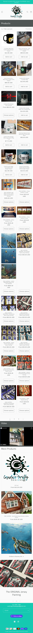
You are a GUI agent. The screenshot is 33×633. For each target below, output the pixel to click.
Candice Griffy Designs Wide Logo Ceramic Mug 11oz (9, 138)
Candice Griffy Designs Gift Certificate (9, 104)
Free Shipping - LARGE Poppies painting (24, 399)
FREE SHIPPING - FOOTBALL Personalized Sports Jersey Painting (24, 344)
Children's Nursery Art (15, 556)
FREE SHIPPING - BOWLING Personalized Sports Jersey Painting (24, 314)
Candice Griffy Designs (14, 631)
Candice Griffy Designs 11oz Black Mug (24, 79)
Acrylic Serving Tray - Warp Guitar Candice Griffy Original (8, 79)
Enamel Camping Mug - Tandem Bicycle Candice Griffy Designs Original (24, 167)
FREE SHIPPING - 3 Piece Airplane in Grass (24, 217)
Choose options (9, 115)
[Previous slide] (13, 601)
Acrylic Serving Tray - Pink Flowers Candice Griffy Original (24, 50)
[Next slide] (20, 601)
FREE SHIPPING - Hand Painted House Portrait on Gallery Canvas (8, 370)
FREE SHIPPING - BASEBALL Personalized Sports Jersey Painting (24, 251)
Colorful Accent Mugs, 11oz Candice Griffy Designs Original (8, 167)
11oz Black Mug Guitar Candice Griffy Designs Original (9, 50)
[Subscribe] (28, 610)
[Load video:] (16, 436)
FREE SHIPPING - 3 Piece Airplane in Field (8, 220)
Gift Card (16, 485)
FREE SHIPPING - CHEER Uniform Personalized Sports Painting (8, 344)
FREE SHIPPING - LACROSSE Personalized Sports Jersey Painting (8, 403)
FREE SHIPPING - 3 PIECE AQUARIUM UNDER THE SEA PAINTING (8, 282)
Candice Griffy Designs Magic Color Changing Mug (24, 108)
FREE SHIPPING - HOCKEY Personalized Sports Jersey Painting (24, 373)
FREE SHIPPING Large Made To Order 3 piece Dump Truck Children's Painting (9, 194)
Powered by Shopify (23, 631)
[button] (2, 12)
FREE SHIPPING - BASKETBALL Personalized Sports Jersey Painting (8, 314)
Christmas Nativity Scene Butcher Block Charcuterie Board (24, 134)
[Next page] (23, 419)
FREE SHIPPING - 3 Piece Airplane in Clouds (24, 192)
